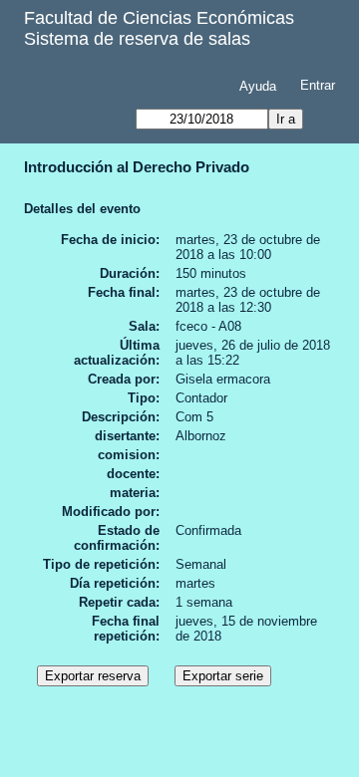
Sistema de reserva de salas (137, 39)
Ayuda (257, 86)
